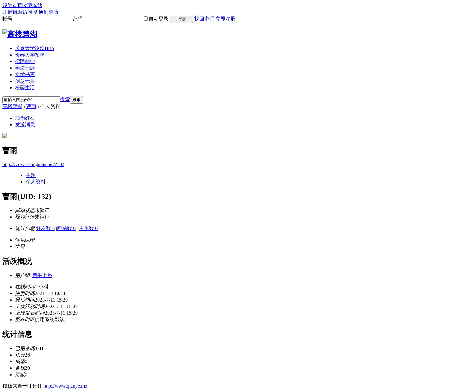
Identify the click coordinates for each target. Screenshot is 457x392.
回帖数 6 (66, 228)
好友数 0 (45, 228)
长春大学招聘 (30, 55)
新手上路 (42, 275)
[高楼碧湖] (19, 34)
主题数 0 (88, 228)
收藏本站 (32, 5)
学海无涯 (25, 68)
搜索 (65, 99)
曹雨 (31, 106)
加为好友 (25, 118)
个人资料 (36, 181)
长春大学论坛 (34, 48)
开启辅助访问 (17, 12)
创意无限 (25, 81)
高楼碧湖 (12, 106)
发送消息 (25, 124)
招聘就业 (25, 61)
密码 (77, 18)
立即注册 (225, 18)
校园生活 (25, 87)
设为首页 (12, 5)
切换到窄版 (46, 12)
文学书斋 (25, 74)
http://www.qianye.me (65, 386)
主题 (31, 175)
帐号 (7, 18)
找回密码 (204, 18)
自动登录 (158, 18)
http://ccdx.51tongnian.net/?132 (33, 164)
